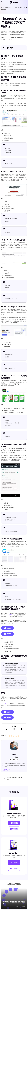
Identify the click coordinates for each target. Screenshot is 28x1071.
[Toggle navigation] (26, 2)
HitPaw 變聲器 (8, 615)
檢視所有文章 (6, 770)
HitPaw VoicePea (5, 704)
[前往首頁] (14, 2)
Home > (3, 7)
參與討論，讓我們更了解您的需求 (14, 779)
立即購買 (15, 823)
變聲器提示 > (8, 7)
